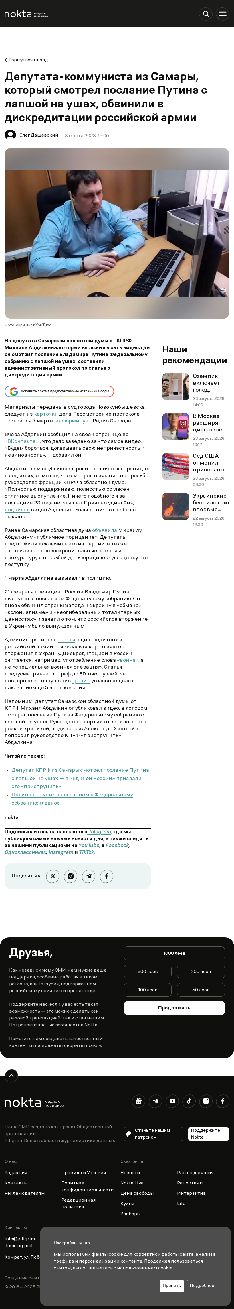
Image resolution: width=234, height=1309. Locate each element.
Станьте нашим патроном (152, 1134)
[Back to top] (11, 1075)
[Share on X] (52, 876)
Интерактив (191, 1193)
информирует (73, 421)
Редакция (16, 1173)
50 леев (201, 990)
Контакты (16, 1183)
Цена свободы (137, 1193)
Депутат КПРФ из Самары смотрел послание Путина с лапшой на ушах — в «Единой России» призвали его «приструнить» (80, 779)
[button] (206, 13)
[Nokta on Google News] (138, 1102)
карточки (46, 414)
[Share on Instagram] (70, 876)
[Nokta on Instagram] (206, 1102)
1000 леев (174, 953)
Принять (172, 1286)
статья (66, 640)
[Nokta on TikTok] (189, 1102)
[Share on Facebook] (106, 876)
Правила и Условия (83, 1173)
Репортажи (190, 1183)
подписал (17, 510)
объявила (105, 530)
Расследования (195, 1173)
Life (181, 1204)
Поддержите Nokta (205, 1134)
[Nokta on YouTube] (172, 1102)
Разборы (130, 1214)
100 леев (148, 990)
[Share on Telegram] (88, 876)
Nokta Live (132, 1183)
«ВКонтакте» (22, 441)
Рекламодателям (25, 1193)
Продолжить (174, 1008)
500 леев (148, 972)
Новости (130, 1173)
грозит (81, 681)
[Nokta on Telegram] (155, 1102)
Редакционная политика (78, 1204)
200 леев (201, 972)
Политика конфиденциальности (87, 1186)
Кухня (127, 1204)
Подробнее (202, 1286)
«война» (127, 660)
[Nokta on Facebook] (222, 1102)
